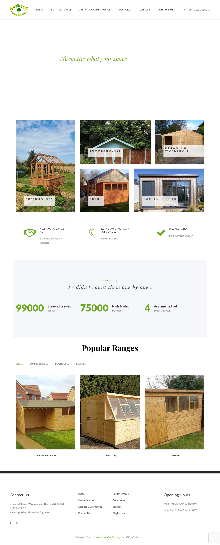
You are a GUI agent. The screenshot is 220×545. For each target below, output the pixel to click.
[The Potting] (110, 412)
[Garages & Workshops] (179, 142)
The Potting (110, 455)
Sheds (96, 198)
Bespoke (81, 364)
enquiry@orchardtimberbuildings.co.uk (30, 512)
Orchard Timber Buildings (108, 537)
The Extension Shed (45, 455)
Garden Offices (159, 198)
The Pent (174, 455)
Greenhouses (39, 199)
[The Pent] (174, 412)
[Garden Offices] (169, 190)
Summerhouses (105, 150)
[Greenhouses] (45, 166)
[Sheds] (104, 190)
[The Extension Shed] (45, 412)
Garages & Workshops (177, 149)
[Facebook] (185, 10)
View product (39, 208)
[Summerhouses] (115, 142)
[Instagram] (190, 10)
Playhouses (62, 364)
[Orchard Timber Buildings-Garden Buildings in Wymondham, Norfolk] (19, 9)
